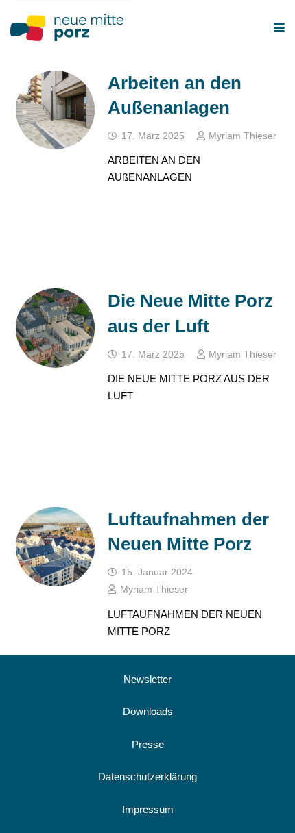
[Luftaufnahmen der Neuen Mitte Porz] (55, 546)
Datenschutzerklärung (147, 776)
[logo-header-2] (66, 27)
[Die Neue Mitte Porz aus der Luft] (55, 328)
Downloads (148, 711)
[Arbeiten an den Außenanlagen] (55, 110)
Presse (148, 744)
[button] (279, 27)
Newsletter (147, 679)
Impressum (148, 809)
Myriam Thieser (242, 136)
